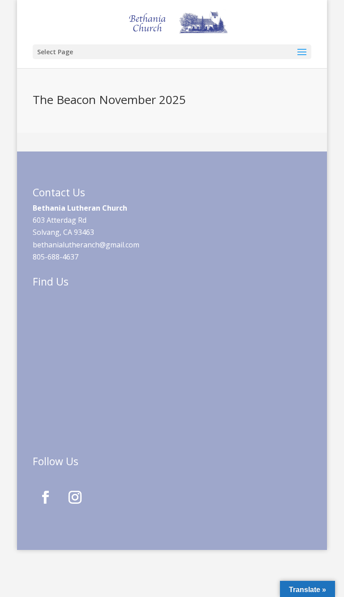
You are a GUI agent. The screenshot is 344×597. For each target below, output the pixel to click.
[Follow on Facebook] (46, 497)
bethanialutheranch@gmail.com (86, 245)
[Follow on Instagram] (75, 497)
